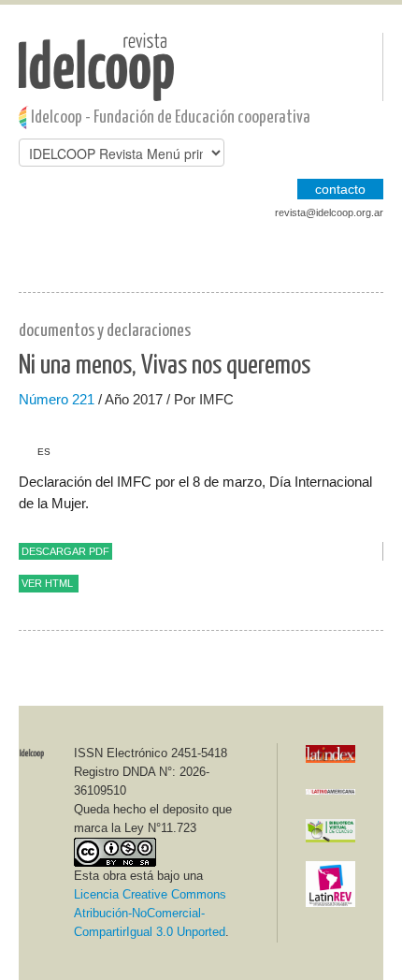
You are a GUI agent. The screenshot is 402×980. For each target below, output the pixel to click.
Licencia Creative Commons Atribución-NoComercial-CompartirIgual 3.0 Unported (150, 913)
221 (83, 399)
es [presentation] (43, 451)
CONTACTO (340, 189)
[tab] (34, 452)
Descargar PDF (65, 551)
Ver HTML (47, 583)
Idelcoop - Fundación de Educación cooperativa (170, 117)
